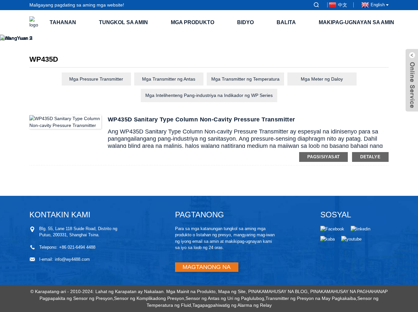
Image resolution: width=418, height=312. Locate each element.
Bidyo (245, 22)
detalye (370, 156)
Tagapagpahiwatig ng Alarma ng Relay (232, 305)
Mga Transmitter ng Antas (168, 79)
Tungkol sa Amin (123, 22)
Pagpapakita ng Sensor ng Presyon (76, 298)
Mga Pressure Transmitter (96, 79)
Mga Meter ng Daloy (322, 79)
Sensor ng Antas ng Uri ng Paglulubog (224, 298)
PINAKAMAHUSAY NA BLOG (278, 291)
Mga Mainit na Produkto (191, 291)
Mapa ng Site (232, 291)
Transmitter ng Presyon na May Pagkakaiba (310, 298)
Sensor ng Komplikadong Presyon (149, 298)
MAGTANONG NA (207, 267)
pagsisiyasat (323, 156)
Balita (286, 22)
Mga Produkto (192, 22)
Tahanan (63, 22)
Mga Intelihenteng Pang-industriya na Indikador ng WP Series (209, 95)
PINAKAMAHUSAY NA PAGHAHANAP (349, 291)
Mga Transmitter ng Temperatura (245, 79)
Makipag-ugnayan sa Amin (356, 22)
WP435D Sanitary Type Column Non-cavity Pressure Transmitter (201, 119)
